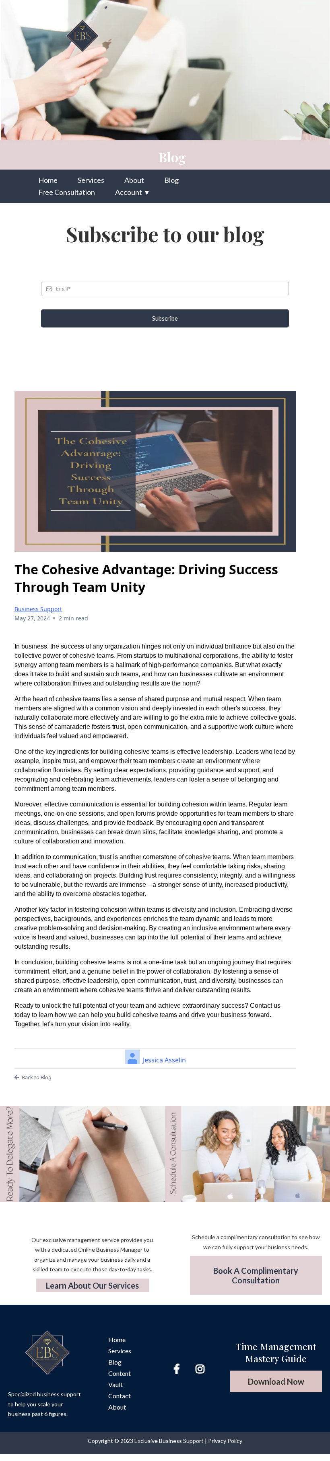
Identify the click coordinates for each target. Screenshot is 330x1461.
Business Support (38, 609)
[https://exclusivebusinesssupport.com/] (124, 35)
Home (48, 180)
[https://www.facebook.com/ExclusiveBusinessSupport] (178, 1368)
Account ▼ (133, 192)
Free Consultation (66, 192)
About (134, 180)
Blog (171, 180)
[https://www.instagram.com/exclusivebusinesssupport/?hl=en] (202, 1368)
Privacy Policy (225, 1440)
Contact (119, 1396)
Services (91, 180)
